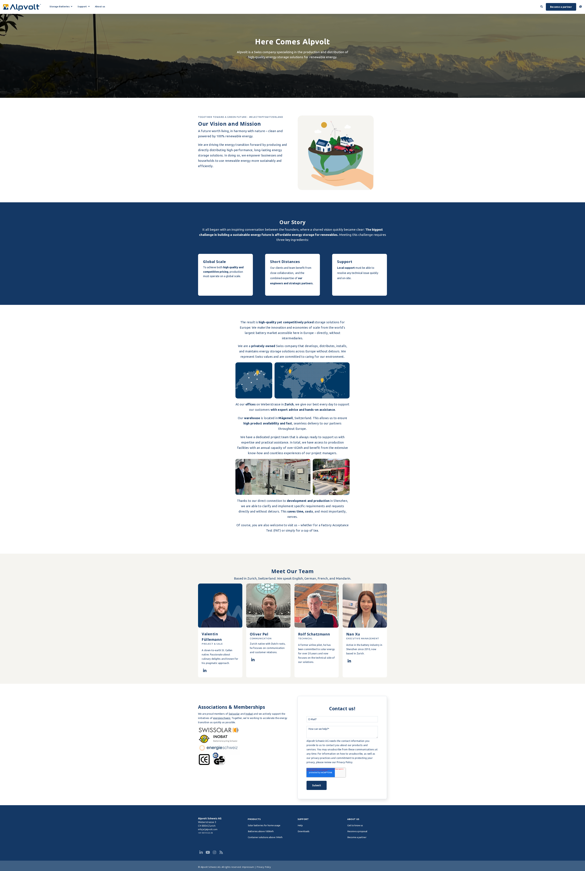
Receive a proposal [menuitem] (357, 831)
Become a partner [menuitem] (356, 837)
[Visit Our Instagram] (214, 852)
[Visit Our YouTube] (208, 852)
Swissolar (234, 713)
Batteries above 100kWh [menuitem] (261, 831)
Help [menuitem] (300, 825)
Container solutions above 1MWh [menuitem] (265, 837)
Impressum (248, 866)
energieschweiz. (222, 718)
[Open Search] (541, 6)
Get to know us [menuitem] (355, 825)
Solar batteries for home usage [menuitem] (264, 825)
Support (83, 7)
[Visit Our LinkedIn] (201, 852)
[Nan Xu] (349, 661)
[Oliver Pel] (253, 660)
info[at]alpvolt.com (207, 829)
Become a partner (561, 6)
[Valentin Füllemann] (205, 671)
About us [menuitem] (353, 819)
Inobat (249, 713)
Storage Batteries (60, 7)
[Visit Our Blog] (221, 852)
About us (100, 6)
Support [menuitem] (303, 819)
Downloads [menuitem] (303, 831)
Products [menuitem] (254, 819)
